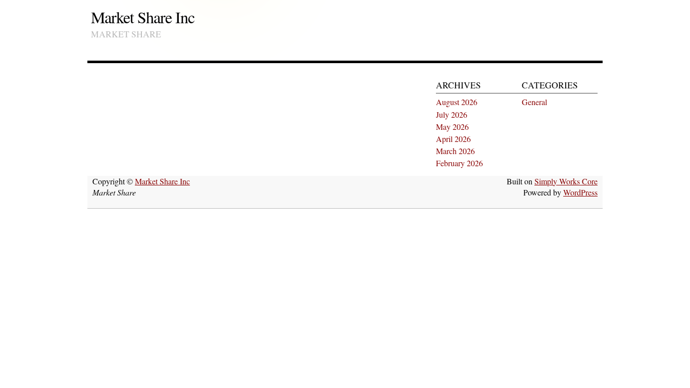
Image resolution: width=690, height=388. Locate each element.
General (534, 101)
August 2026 (456, 101)
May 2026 (452, 126)
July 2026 (451, 114)
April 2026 (453, 138)
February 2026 (459, 163)
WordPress (580, 192)
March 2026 (455, 151)
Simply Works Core (566, 181)
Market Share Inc (142, 17)
